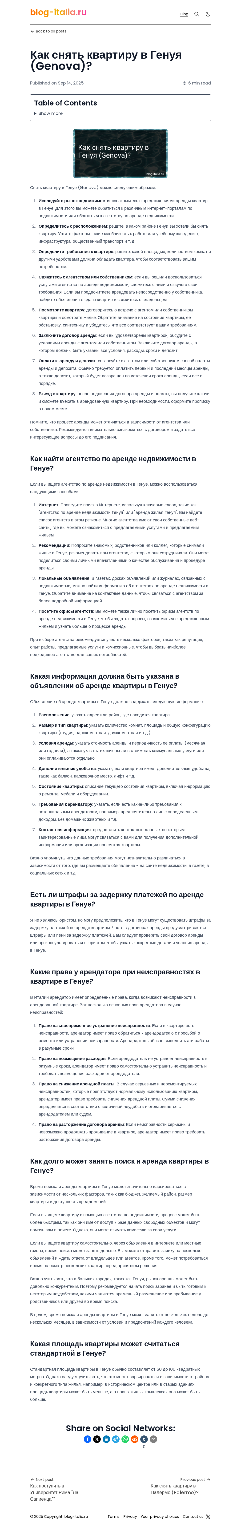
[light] (208, 14)
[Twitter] (208, 1516)
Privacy (130, 1516)
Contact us (193, 1516)
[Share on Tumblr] (144, 1439)
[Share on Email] (153, 1439)
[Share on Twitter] (97, 1439)
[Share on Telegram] (116, 1439)
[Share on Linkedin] (106, 1439)
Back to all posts (51, 31)
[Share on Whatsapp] (125, 1439)
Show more (51, 113)
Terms (114, 1516)
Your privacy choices (160, 1516)
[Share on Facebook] (87, 1439)
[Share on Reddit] (134, 1439)
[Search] (197, 14)
